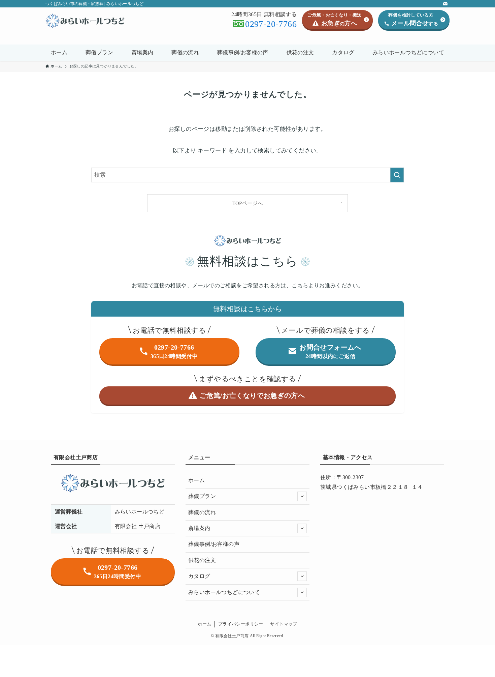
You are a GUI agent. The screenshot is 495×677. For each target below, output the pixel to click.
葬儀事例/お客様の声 (213, 544)
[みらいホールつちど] (85, 21)
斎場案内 (199, 528)
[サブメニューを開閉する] (302, 496)
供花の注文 (202, 560)
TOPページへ (247, 203)
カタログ (199, 576)
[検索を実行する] (397, 175)
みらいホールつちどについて (224, 592)
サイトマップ (283, 623)
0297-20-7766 (271, 24)
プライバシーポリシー (240, 623)
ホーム (196, 480)
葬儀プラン (202, 496)
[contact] (445, 3)
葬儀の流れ (202, 512)
